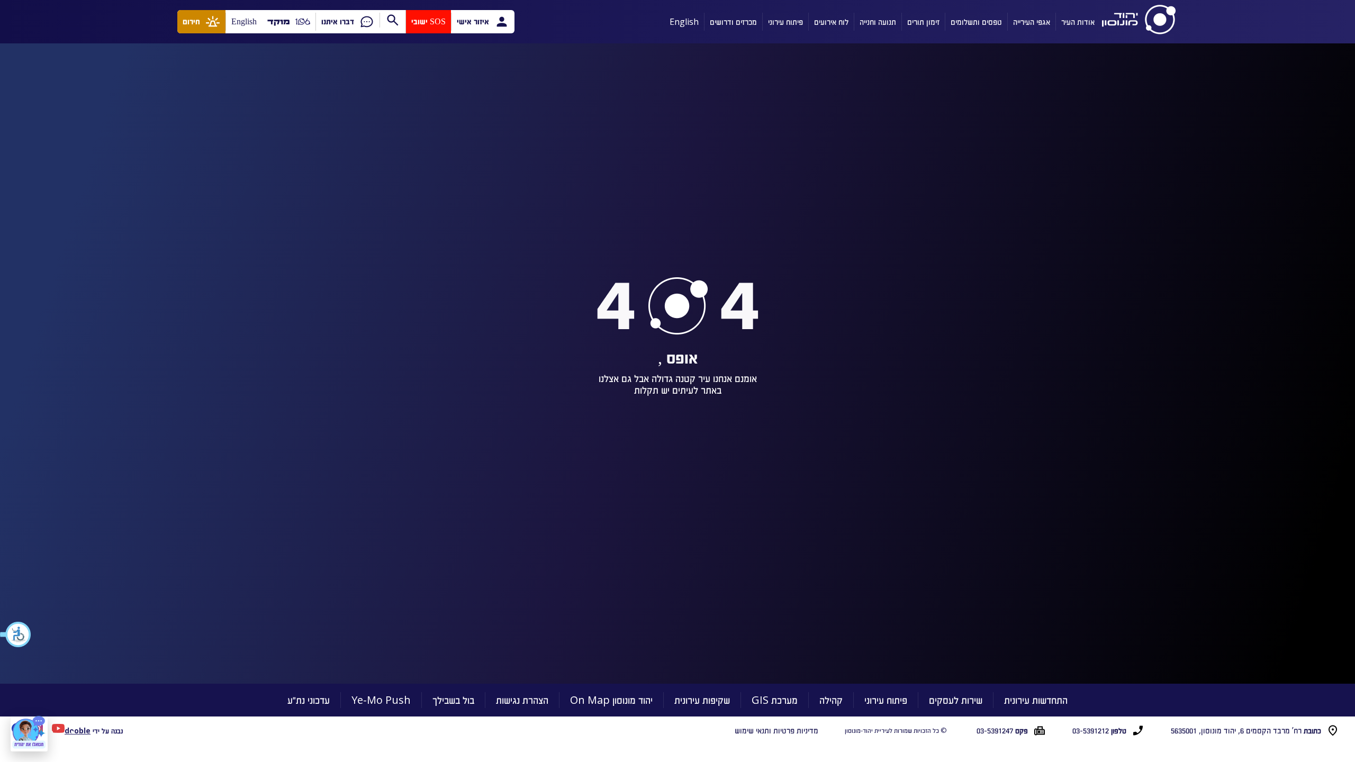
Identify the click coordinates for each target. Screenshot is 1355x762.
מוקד (278, 21)
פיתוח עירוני (785, 22)
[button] (16, 634)
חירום (191, 21)
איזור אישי (473, 21)
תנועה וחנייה (878, 22)
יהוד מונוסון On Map (611, 700)
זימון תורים (923, 22)
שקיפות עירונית (702, 700)
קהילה (831, 700)
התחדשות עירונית (1036, 700)
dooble (78, 730)
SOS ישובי (428, 21)
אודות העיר (1078, 22)
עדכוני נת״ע (308, 700)
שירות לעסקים (955, 700)
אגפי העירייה (1031, 22)
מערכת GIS (775, 700)
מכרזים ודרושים (733, 22)
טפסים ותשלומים (976, 22)
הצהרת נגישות (522, 700)
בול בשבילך (453, 700)
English (684, 22)
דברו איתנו (337, 21)
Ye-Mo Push (381, 700)
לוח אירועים (831, 22)
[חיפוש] (392, 20)
